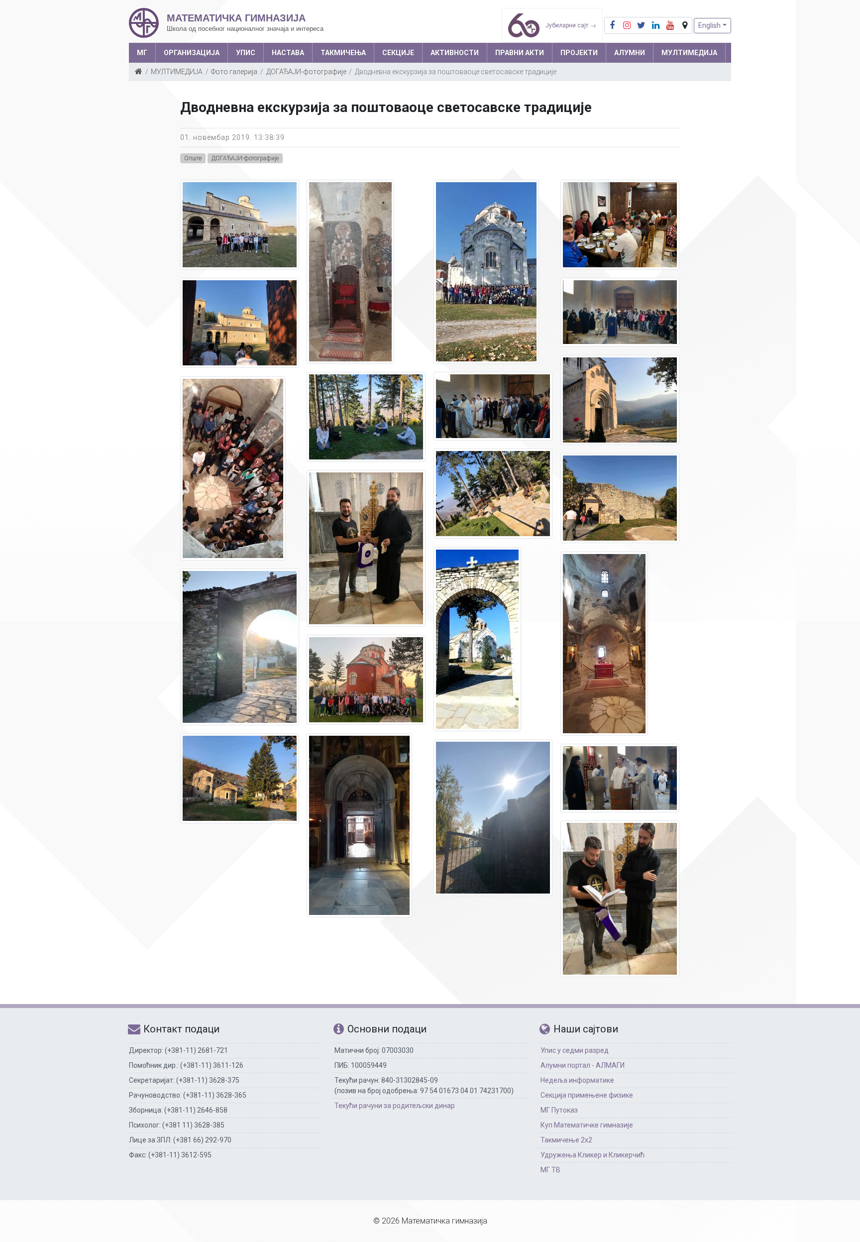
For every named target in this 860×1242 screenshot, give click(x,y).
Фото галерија (234, 72)
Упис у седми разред (574, 1050)
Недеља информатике (577, 1080)
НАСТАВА (288, 53)
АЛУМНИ (629, 53)
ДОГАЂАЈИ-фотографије (306, 72)
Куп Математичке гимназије (586, 1125)
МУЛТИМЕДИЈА (689, 53)
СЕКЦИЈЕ (398, 53)
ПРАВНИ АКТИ (519, 53)
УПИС (245, 53)
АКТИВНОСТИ (454, 53)
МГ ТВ (550, 1170)
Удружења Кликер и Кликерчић (592, 1155)
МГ (142, 53)
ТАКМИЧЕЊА (343, 53)
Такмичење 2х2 (566, 1140)
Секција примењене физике (586, 1095)
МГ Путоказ (559, 1110)
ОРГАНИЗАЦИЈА (191, 53)
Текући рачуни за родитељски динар (394, 1106)
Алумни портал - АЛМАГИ (582, 1065)
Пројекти (579, 53)
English (709, 25)
